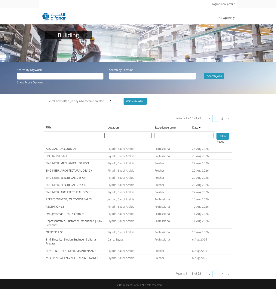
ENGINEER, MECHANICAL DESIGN (67, 163)
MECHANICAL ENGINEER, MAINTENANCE (72, 258)
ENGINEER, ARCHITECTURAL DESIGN (69, 170)
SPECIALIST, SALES (57, 156)
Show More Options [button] (30, 82)
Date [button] (195, 127)
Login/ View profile (223, 4)
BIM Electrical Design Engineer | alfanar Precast (71, 241)
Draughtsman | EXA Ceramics (65, 214)
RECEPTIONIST (55, 206)
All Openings (227, 18)
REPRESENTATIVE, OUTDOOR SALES (69, 199)
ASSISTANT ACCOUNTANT (62, 149)
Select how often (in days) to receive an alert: (76, 101)
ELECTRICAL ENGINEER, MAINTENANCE (71, 251)
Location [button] (113, 127)
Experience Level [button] (165, 127)
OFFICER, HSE (54, 232)
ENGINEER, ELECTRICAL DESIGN (66, 177)
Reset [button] (220, 141)
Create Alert (136, 101)
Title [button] (48, 127)
